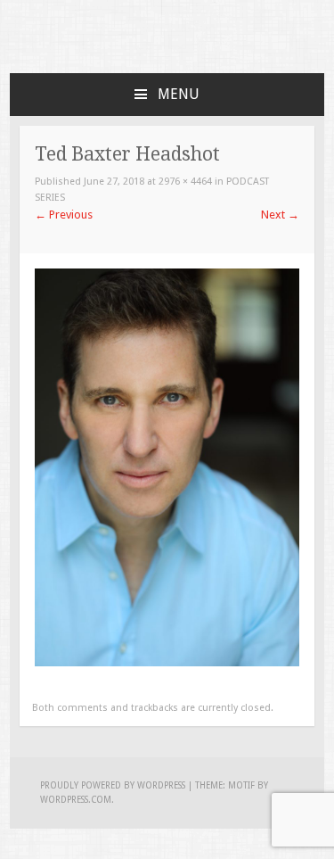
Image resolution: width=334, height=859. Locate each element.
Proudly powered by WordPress (112, 785)
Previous (64, 214)
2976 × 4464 (185, 181)
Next (280, 214)
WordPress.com (75, 800)
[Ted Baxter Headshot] (167, 662)
